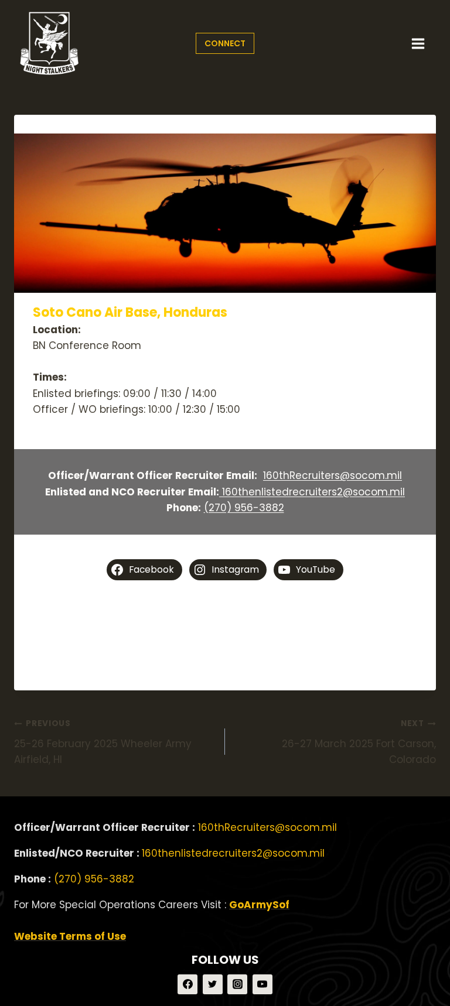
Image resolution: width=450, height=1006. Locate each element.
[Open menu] (417, 43)
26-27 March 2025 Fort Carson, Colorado (359, 742)
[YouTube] (262, 984)
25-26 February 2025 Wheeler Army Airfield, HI (103, 742)
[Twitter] (213, 984)
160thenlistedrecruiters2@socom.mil (312, 492)
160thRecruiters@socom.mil (332, 475)
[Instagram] (237, 984)
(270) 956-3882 (244, 508)
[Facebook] (187, 984)
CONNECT (225, 43)
